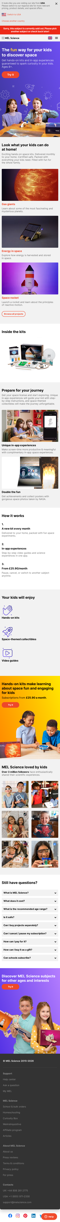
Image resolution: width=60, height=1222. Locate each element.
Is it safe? (8, 917)
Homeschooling (11, 1112)
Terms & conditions (13, 1163)
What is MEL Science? (16, 892)
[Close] (56, 4)
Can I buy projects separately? (20, 925)
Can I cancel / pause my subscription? (24, 933)
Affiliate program (12, 1130)
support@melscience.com (17, 1202)
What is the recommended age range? (25, 908)
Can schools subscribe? (17, 957)
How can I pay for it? (15, 941)
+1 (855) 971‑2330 (19, 1196)
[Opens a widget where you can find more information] (49, 1217)
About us (8, 1151)
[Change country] (50, 38)
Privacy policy (10, 1169)
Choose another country (13, 21)
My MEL (7, 1091)
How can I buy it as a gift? (17, 949)
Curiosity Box (10, 1118)
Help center (9, 1079)
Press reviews (10, 1157)
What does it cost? (14, 900)
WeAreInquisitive (12, 1124)
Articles (7, 1135)
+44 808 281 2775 (17, 1190)
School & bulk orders (14, 1106)
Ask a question (11, 1085)
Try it (10, 74)
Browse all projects (13, 314)
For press (8, 1175)
